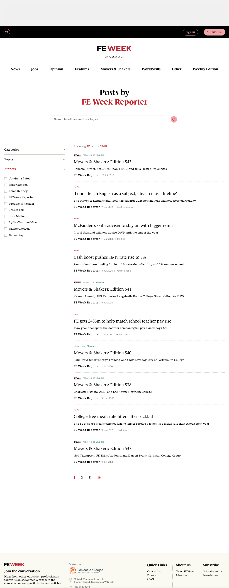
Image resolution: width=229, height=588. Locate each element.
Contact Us (154, 571)
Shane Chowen (19, 228)
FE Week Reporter (21, 197)
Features (82, 69)
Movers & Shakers (115, 69)
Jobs (34, 69)
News (15, 69)
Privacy (151, 575)
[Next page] (99, 477)
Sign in (190, 32)
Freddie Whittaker (21, 204)
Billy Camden (18, 185)
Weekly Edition (205, 69)
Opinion (56, 69)
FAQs (150, 578)
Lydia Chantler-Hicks (23, 222)
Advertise (181, 575)
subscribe (214, 32)
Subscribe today (212, 571)
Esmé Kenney (18, 191)
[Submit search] (174, 119)
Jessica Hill (16, 210)
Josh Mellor (17, 216)
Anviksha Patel (19, 178)
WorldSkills (151, 69)
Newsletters (210, 575)
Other (176, 69)
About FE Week (185, 571)
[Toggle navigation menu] (7, 32)
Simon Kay (16, 235)
